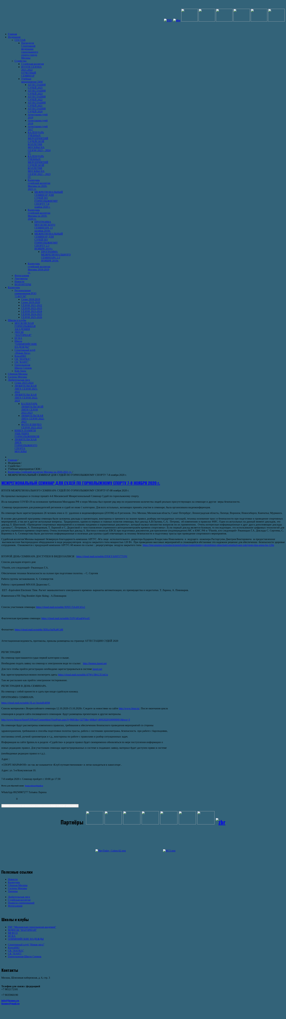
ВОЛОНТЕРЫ (23, 284)
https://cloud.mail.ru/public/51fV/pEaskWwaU (65, 618)
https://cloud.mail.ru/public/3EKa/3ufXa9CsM (39, 629)
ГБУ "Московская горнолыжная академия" (32, 927)
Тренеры (13, 891)
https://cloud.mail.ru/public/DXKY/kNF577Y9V (101, 556)
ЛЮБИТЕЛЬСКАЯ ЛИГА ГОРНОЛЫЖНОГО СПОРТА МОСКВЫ (26, 445)
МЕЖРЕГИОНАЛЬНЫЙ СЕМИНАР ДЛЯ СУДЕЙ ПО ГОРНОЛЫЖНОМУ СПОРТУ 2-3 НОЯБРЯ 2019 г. (48, 241)
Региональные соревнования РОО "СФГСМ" (25, 293)
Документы (21, 278)
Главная (12, 34)
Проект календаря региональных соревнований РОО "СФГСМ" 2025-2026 (40, 806)
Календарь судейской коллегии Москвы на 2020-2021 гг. (39, 184)
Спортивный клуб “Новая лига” (26, 944)
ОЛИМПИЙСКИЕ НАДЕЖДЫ (26, 939)
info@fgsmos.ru (10, 1000)
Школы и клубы (17, 320)
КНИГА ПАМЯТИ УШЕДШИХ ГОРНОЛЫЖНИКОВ (27, 433)
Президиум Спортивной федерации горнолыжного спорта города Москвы (29, 50)
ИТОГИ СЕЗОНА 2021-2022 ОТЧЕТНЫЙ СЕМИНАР (31, 71)
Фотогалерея (22, 275)
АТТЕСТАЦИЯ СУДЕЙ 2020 (37, 110)
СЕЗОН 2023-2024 (31, 311)
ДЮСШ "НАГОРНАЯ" (23, 334)
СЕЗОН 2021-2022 (31, 305)
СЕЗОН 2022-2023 (31, 308)
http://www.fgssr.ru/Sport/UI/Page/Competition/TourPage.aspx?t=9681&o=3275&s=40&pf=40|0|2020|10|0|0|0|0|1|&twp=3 (65, 719)
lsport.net (97, 669)
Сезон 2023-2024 (24, 382)
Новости (19, 281)
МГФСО (13, 933)
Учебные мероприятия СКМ (32, 80)
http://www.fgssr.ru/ (129, 708)
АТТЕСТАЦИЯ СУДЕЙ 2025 (37, 86)
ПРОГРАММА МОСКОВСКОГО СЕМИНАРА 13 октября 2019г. (44, 226)
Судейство (20, 60)
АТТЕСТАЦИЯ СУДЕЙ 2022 (37, 98)
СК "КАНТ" (22, 362)
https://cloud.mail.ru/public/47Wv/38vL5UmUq (83, 674)
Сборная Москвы (17, 373)
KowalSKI (20, 356)
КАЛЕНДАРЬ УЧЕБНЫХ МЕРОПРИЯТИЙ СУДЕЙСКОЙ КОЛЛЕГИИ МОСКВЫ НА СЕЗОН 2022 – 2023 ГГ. (39, 167)
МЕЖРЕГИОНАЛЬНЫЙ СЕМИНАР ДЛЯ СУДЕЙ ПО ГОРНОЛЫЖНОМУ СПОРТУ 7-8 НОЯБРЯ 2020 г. (80, 483)
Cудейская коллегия (32, 63)
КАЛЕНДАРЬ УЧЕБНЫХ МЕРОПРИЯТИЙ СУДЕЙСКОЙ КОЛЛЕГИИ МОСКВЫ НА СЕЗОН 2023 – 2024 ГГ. (39, 143)
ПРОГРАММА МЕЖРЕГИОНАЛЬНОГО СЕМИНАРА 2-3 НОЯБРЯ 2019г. (56, 256)
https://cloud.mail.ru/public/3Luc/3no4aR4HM (25, 702)
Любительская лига (19, 379)
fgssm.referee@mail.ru (34, 786)
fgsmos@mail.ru (10, 1003)
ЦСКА (18, 338)
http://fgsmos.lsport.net (95, 663)
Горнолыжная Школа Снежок (23, 366)
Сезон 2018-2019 (30, 299)
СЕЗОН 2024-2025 (31, 314)
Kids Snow (20, 370)
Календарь (14, 287)
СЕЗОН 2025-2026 (31, 317)
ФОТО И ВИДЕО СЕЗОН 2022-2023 (31, 426)
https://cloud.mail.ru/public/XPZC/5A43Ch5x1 (60, 607)
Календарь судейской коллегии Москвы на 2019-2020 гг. (39, 214)
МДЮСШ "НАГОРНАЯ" (22, 930)
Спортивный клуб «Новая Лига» (25, 351)
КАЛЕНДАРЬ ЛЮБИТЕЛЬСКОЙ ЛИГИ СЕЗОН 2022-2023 (32, 408)
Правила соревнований (21, 902)
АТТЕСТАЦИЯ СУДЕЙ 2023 (37, 92)
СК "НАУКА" (23, 359)
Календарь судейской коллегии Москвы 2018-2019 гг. (39, 268)
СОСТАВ (20, 40)
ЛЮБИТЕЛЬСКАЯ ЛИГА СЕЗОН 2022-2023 (26, 397)
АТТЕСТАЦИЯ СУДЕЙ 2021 (37, 104)
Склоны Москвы (17, 376)
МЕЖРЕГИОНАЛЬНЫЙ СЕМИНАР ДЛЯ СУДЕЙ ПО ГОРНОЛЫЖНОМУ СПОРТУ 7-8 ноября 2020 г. (48, 199)
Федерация (14, 37)
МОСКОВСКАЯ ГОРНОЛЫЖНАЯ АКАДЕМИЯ (25, 326)
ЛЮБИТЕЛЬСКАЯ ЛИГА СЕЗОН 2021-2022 (26, 388)
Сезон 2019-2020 (30, 302)
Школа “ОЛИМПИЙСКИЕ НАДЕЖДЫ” (26, 344)
